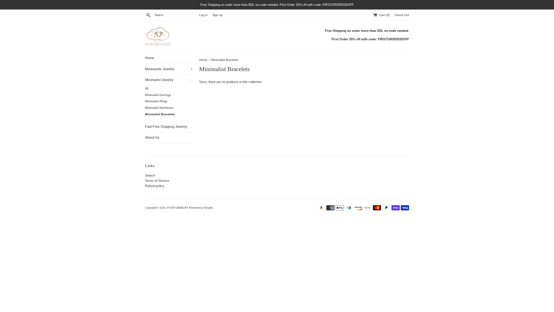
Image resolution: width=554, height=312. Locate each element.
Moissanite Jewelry (169, 69)
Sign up (217, 15)
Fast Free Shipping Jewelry (166, 126)
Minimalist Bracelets (160, 114)
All (146, 88)
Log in (203, 15)
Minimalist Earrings (158, 95)
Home (149, 58)
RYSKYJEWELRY (177, 207)
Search (150, 175)
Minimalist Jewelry (168, 80)
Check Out (402, 15)
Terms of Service (157, 180)
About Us (152, 137)
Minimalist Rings (156, 101)
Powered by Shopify (201, 207)
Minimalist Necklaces (159, 107)
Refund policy (154, 186)
